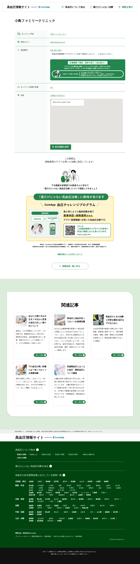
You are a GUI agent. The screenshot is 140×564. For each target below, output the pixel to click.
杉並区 (81, 488)
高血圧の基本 (21, 454)
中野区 (71, 488)
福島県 (106, 481)
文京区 (78, 485)
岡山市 (56, 512)
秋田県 (90, 481)
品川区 (117, 485)
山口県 (99, 512)
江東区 (108, 485)
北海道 (31, 481)
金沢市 (56, 499)
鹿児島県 (40, 521)
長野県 (88, 495)
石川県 (47, 499)
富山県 (39, 499)
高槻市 (92, 505)
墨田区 (98, 485)
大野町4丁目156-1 (57, 96)
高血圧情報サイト (18, 7)
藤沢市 (72, 495)
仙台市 (82, 481)
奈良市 (76, 508)
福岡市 (51, 518)
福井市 (73, 499)
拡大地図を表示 (62, 147)
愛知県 (31, 501)
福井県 (64, 499)
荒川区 (109, 488)
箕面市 (112, 505)
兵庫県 (31, 508)
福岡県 (31, 518)
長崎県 (87, 518)
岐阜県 (81, 499)
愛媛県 (31, 514)
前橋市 (66, 493)
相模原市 (62, 495)
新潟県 (31, 499)
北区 (100, 488)
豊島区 (91, 488)
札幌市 (40, 481)
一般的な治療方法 (88, 454)
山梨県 (80, 495)
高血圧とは (33, 454)
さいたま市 (85, 493)
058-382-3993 (55, 50)
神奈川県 (32, 495)
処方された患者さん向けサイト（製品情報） (68, 536)
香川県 (115, 512)
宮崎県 (31, 521)
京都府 (39, 505)
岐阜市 (90, 499)
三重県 (59, 501)
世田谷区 (51, 488)
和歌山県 (85, 508)
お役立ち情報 (21, 458)
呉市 (91, 512)
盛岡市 (65, 481)
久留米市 (62, 518)
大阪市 (65, 505)
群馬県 (57, 493)
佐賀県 (70, 518)
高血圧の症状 (46, 454)
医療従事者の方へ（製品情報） (42, 536)
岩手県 (56, 481)
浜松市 (116, 499)
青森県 (48, 481)
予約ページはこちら (58, 34)
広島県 (74, 512)
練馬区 (31, 490)
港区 (60, 485)
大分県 (112, 518)
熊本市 (104, 518)
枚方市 (102, 505)
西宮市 (59, 508)
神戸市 (40, 508)
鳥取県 (31, 512)
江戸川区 (61, 490)
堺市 (73, 505)
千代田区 (41, 485)
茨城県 (31, 493)
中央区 (51, 485)
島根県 (39, 512)
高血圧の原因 (59, 454)
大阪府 (56, 505)
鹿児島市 (50, 521)
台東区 (88, 485)
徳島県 (107, 512)
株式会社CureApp (29, 533)
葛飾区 (50, 490)
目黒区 (31, 488)
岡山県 (47, 512)
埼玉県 (74, 493)
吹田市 (82, 505)
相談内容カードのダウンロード (70, 254)
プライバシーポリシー (22, 536)
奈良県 (67, 508)
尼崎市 (49, 508)
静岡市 (107, 499)
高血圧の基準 (73, 454)
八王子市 (72, 490)
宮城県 (73, 481)
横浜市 (41, 495)
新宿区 (69, 485)
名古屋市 (41, 501)
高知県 (39, 514)
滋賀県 (31, 505)
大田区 (41, 488)
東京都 (31, 485)
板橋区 (118, 488)
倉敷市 (66, 512)
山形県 (98, 481)
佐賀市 (79, 518)
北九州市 (41, 518)
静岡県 (98, 499)
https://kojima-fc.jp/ (57, 42)
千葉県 (94, 493)
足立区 (41, 490)
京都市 (48, 505)
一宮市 (51, 501)
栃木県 (39, 493)
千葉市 (103, 493)
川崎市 (51, 495)
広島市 (82, 512)
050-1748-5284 (70, 74)
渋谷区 (62, 488)
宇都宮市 (49, 493)
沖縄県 (59, 521)
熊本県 (95, 518)
